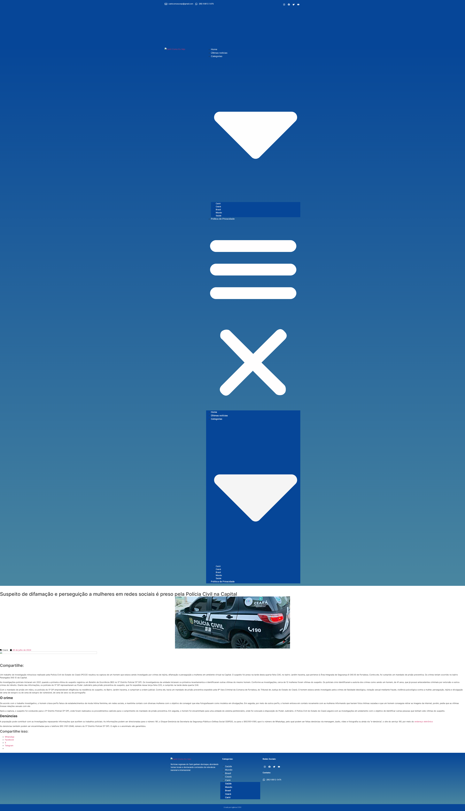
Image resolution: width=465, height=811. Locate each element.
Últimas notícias (219, 53)
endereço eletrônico (424, 721)
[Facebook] (289, 4)
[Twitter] (293, 4)
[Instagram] (284, 4)
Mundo (219, 212)
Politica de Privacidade (223, 219)
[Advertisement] (232, 27)
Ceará (218, 206)
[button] (253, 315)
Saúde (218, 216)
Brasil (218, 209)
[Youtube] (298, 4)
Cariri (218, 203)
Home (214, 49)
